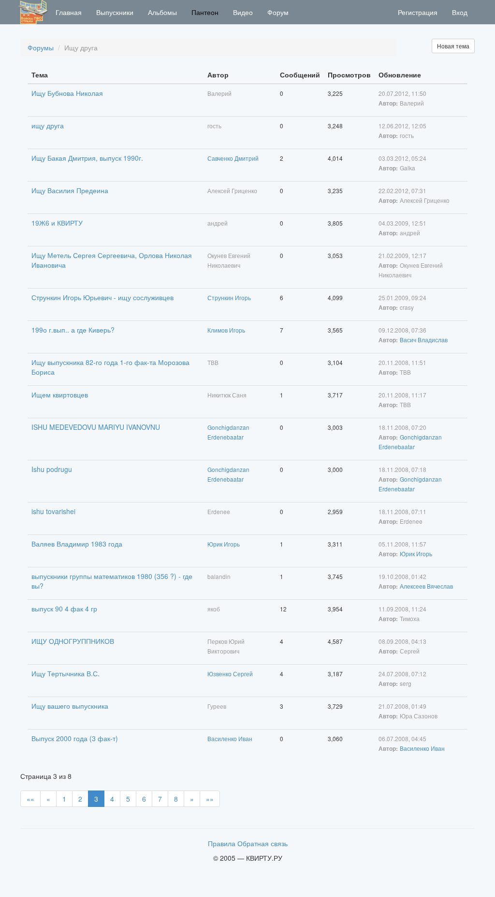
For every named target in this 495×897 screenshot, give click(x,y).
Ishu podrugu (51, 469)
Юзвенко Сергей (230, 673)
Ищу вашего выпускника (69, 706)
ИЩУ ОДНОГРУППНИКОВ (72, 641)
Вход (459, 12)
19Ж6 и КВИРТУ (57, 223)
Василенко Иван (229, 738)
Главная (69, 12)
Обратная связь (262, 843)
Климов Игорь (226, 330)
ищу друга (47, 125)
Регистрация (417, 12)
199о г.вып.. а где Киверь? (73, 329)
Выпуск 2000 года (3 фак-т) (74, 738)
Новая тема (453, 46)
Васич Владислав (424, 339)
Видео (243, 12)
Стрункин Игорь (229, 297)
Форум (278, 12)
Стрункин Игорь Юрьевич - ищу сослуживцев (102, 297)
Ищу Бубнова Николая (67, 93)
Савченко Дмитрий (233, 158)
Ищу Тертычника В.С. (65, 673)
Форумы (41, 47)
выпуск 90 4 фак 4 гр (64, 608)
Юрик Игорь (223, 544)
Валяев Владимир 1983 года (76, 543)
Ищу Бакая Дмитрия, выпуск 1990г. (87, 158)
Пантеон (204, 12)
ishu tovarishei (53, 511)
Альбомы (162, 12)
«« (30, 799)
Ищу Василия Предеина (69, 190)
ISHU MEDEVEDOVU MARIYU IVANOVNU (95, 427)
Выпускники (114, 12)
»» (210, 799)
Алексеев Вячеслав (426, 586)
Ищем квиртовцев (59, 394)
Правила (221, 843)
